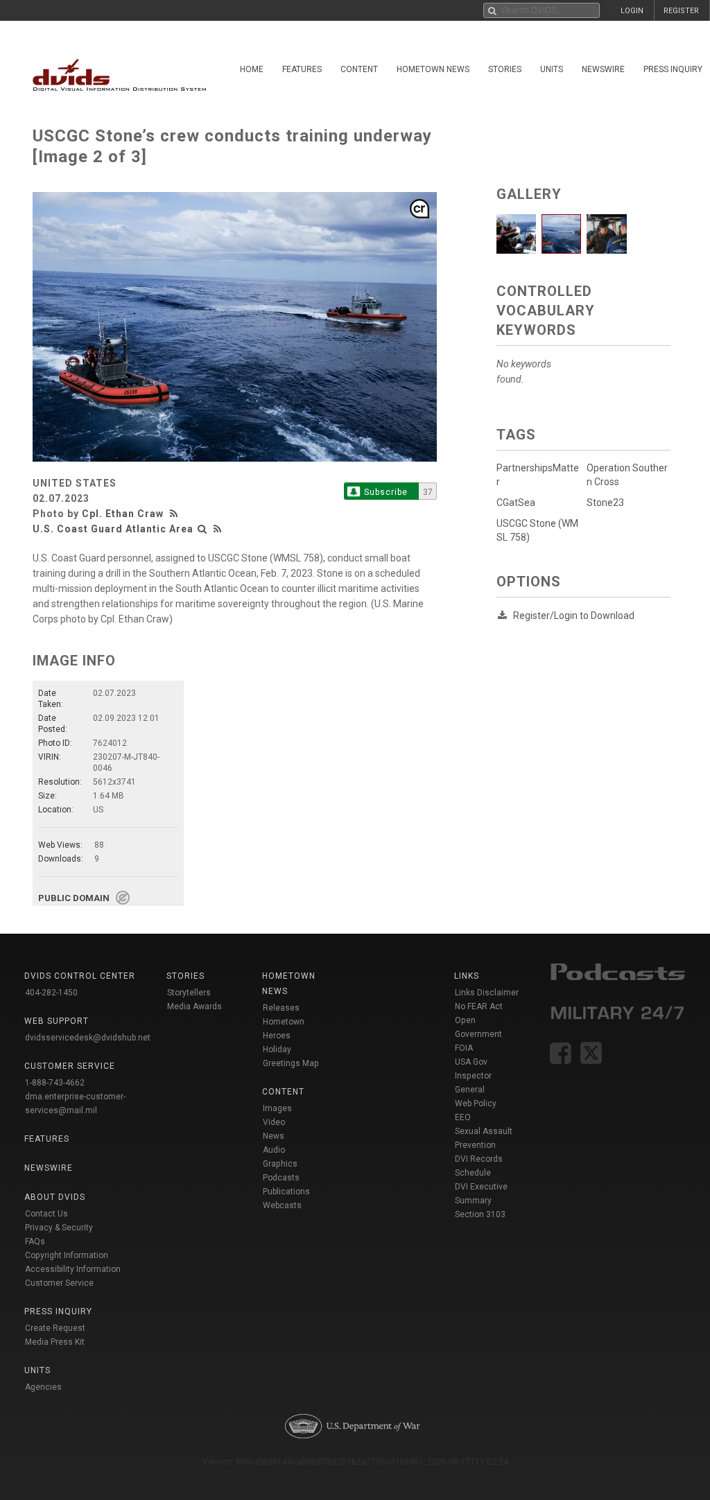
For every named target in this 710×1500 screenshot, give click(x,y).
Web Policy (475, 1103)
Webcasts (282, 1205)
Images (277, 1108)
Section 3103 (480, 1214)
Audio (274, 1150)
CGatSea (515, 502)
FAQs (35, 1241)
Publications (286, 1191)
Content (359, 69)
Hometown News (433, 69)
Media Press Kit (55, 1342)
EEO (463, 1117)
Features (302, 69)
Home (251, 69)
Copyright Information (66, 1255)
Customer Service (59, 1283)
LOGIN (632, 10)
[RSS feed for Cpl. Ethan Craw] (175, 513)
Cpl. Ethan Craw (123, 513)
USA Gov (471, 1062)
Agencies (43, 1387)
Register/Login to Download (573, 615)
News (273, 1136)
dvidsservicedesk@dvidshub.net (87, 1038)
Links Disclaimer (487, 992)
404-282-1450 (51, 992)
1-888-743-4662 (55, 1083)
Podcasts (281, 1178)
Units (551, 69)
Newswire (603, 69)
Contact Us (46, 1214)
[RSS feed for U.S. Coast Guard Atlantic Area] (217, 528)
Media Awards (194, 1006)
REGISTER (681, 10)
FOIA (464, 1048)
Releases (281, 1008)
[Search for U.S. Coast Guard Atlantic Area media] (202, 528)
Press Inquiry (58, 1311)
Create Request (55, 1328)
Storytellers (189, 992)
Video (274, 1122)
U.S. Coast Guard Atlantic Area (113, 528)
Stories (504, 69)
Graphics (280, 1164)
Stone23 (605, 502)
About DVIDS (54, 1197)
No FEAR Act (479, 1006)
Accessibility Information (73, 1269)
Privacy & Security (59, 1227)
